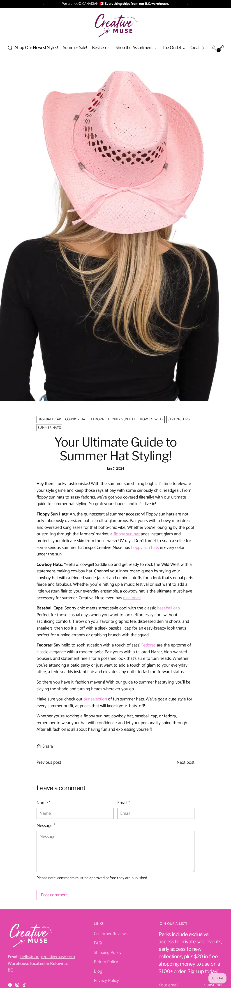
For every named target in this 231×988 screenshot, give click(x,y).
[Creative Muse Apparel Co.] (115, 25)
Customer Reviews (110, 934)
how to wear (152, 419)
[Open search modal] (10, 47)
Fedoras (148, 645)
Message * (46, 825)
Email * (123, 803)
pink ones (132, 598)
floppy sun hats (145, 547)
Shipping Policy (107, 952)
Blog (98, 971)
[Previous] (43, 4)
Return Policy (106, 962)
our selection (95, 699)
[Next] (188, 4)
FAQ (98, 943)
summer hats (49, 428)
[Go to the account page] (211, 47)
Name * (44, 803)
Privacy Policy (106, 980)
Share (47, 746)
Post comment (54, 895)
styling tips (179, 419)
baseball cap (49, 419)
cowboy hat (76, 419)
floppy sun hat (122, 419)
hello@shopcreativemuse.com (47, 957)
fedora (97, 419)
